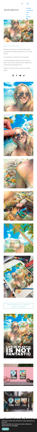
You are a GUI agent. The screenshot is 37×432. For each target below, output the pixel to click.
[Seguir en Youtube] (20, 75)
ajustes (15, 426)
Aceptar (5, 429)
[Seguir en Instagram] (13, 75)
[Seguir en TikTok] (23, 75)
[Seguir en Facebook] (16, 75)
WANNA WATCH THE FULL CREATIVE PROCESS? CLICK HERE (18, 306)
